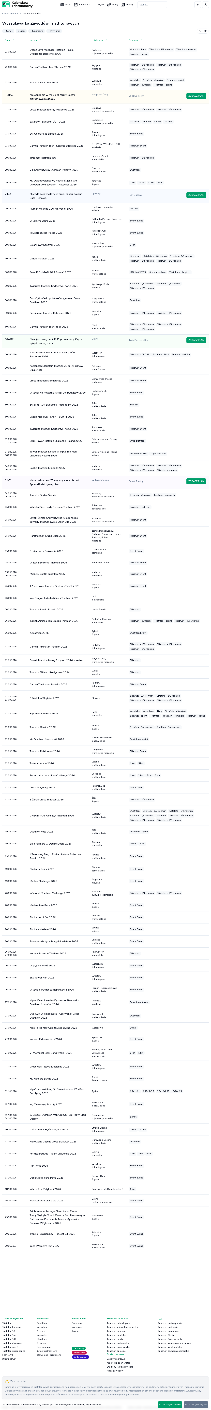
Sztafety (41, 1343)
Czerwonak (99, 1015)
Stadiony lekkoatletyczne (120, 1366)
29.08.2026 (10, 157)
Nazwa (33, 40)
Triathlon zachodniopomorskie (173, 1351)
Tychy (95, 1091)
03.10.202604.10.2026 (10, 1117)
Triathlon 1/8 (8, 1339)
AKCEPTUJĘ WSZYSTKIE (170, 1404)
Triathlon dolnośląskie (118, 1323)
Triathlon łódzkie (115, 1339)
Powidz (99, 856)
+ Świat (8, 31)
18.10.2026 (10, 1189)
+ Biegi (21, 31)
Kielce (99, 1078)
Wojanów (98, 354)
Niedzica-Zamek (100, 158)
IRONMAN (7, 1354)
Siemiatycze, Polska (102, 380)
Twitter (75, 1331)
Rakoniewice (99, 787)
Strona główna (10, 13)
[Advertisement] (101, 1280)
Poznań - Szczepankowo (104, 989)
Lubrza (96, 672)
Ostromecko (102, 1117)
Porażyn (99, 170)
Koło (99, 831)
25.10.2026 (10, 1217)
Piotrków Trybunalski (103, 208)
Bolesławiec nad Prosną (104, 441)
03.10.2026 (10, 1091)
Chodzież (99, 775)
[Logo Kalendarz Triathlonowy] (17, 4)
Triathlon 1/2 (8, 1331)
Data (7, 40)
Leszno (99, 763)
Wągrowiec (99, 300)
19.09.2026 (10, 815)
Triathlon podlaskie (168, 1327)
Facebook (77, 1323)
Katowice (96, 182)
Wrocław (98, 977)
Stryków (96, 698)
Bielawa (98, 869)
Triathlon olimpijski (12, 1343)
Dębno (102, 1200)
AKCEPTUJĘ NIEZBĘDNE (196, 1404)
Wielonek (102, 893)
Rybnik (95, 633)
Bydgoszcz (102, 52)
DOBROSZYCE (99, 233)
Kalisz (99, 258)
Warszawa (97, 1027)
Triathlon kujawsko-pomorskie (122, 1327)
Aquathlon (42, 1327)
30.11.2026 (10, 1233)
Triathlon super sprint (13, 1351)
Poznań (99, 272)
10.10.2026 (10, 1129)
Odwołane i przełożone (49, 1354)
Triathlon (7, 1323)
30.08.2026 (10, 258)
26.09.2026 (10, 965)
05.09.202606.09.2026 (10, 574)
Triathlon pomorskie (168, 1331)
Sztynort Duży (103, 660)
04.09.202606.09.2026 (10, 453)
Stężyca (96, 67)
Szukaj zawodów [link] (32, 13)
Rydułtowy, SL (99, 392)
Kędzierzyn (98, 429)
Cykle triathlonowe (47, 1351)
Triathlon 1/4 (8, 1335)
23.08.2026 (10, 51)
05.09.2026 (10, 507)
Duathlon (42, 1323)
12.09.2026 (10, 646)
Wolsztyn (99, 815)
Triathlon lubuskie (116, 1331)
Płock (98, 327)
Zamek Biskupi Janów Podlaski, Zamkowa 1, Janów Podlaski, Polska (106, 535)
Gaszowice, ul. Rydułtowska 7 (107, 1189)
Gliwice (95, 727)
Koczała (97, 843)
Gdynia (97, 1153)
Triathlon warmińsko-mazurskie (174, 1343)
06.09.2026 (10, 598)
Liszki (98, 598)
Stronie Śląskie (99, 1129)
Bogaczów (97, 881)
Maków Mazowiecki (102, 739)
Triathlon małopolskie (118, 1343)
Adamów (96, 1002)
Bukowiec (98, 368)
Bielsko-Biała (99, 1178)
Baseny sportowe (116, 1358)
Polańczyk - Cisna (101, 562)
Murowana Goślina (101, 1141)
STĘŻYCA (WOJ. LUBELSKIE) (106, 146)
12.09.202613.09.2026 (10, 698)
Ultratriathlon (9, 1358)
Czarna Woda (99, 551)
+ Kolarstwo (36, 31)
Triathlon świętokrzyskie (170, 1339)
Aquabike (42, 1335)
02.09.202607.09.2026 (10, 441)
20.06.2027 (10, 1245)
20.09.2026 (10, 893)
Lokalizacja (97, 40)
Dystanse (133, 40)
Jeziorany (103, 495)
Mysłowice (97, 1217)
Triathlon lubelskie (116, 1335)
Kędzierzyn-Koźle (100, 286)
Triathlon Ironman (11, 1327)
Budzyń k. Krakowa (101, 621)
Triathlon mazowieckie (118, 1347)
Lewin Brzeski (99, 609)
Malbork (97, 468)
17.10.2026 (10, 1177)
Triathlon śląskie (166, 1335)
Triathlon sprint (10, 1347)
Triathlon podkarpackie (170, 1323)
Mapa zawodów (115, 1370)
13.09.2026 (10, 713)
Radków (98, 646)
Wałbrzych (98, 965)
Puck (97, 713)
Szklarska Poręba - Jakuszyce (107, 220)
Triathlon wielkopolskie (170, 1347)
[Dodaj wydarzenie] (197, 4)
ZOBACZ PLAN (196, 95)
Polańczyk (99, 507)
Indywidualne (44, 1347)
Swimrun (41, 1331)
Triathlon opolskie (116, 1351)
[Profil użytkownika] (205, 4)
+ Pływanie (54, 31)
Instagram (77, 1327)
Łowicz (95, 929)
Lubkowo (97, 82)
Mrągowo (103, 109)
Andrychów (98, 953)
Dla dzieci (42, 1339)
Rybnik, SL (97, 1039)
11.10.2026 (10, 1141)
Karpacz (98, 133)
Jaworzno (96, 586)
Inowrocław (102, 245)
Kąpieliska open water (118, 1362)
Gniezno (99, 917)
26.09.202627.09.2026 (10, 953)
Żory (95, 799)
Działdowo (103, 751)
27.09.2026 (10, 1002)
